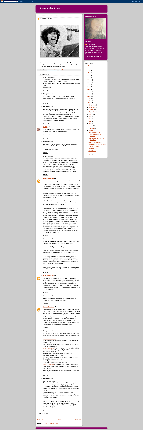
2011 (89, 94)
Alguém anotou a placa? (95, 142)
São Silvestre (92, 151)
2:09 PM (45, 153)
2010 (89, 96)
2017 (89, 80)
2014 (89, 87)
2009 (89, 98)
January (91, 130)
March (91, 126)
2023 (89, 70)
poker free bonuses (48, 348)
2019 (89, 75)
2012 (89, 91)
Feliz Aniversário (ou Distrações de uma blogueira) (95, 134)
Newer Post (40, 419)
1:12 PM (45, 138)
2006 (89, 154)
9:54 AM (45, 303)
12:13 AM (46, 410)
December (92, 105)
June (90, 119)
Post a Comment (43, 413)
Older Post (78, 419)
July (90, 116)
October (91, 109)
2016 (89, 82)
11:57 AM (45, 103)
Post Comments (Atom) (51, 423)
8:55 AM (45, 327)
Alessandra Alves (50, 8)
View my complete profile (94, 56)
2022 (89, 73)
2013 (89, 89)
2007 (89, 103)
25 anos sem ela (93, 148)
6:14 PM (45, 235)
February (91, 128)
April (90, 123)
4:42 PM (45, 375)
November (92, 107)
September (92, 112)
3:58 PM (45, 175)
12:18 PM (46, 123)
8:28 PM (45, 292)
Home (59, 419)
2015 (89, 84)
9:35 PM (45, 272)
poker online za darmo (49, 339)
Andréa (45, 127)
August (91, 114)
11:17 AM (45, 90)
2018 (89, 77)
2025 (89, 68)
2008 (89, 100)
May (90, 121)
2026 (89, 66)
